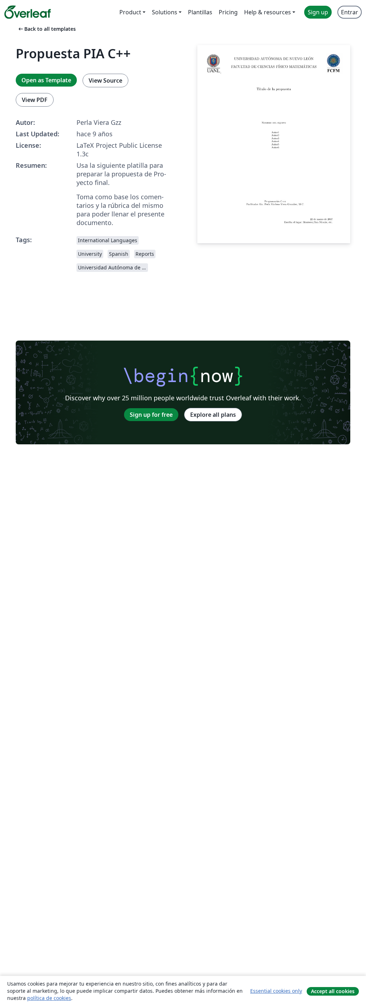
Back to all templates (46, 28)
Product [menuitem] (130, 12)
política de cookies (49, 998)
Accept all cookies (333, 991)
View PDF (35, 100)
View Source (105, 80)
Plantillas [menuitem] (200, 12)
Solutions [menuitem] (164, 12)
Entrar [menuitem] (349, 12)
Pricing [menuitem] (228, 12)
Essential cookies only (276, 990)
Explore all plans (213, 415)
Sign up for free (151, 415)
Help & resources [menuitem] (267, 12)
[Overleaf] (27, 12)
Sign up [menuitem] (318, 12)
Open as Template (46, 80)
